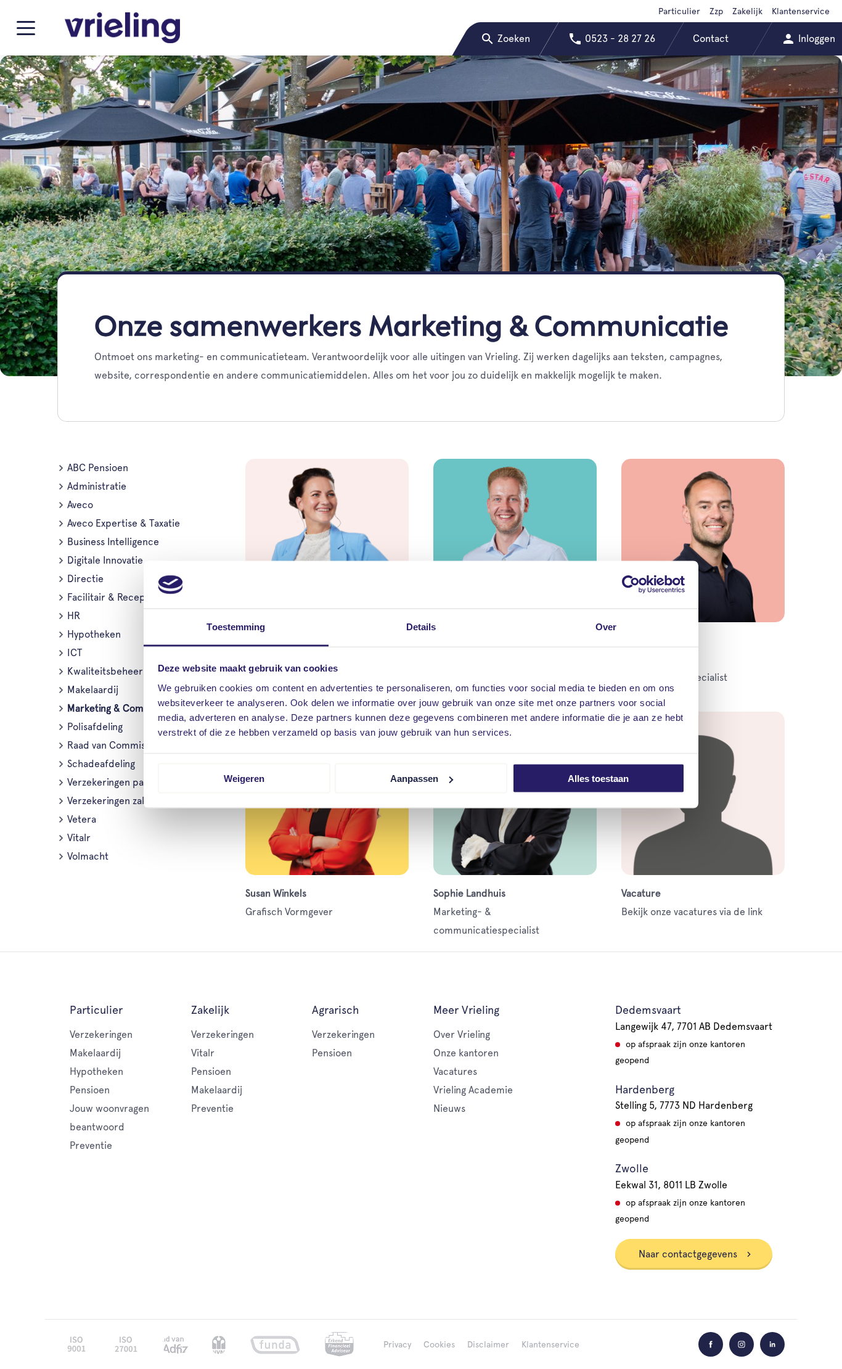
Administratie (96, 486)
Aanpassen (414, 778)
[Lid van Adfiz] (175, 1344)
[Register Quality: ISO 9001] (76, 1344)
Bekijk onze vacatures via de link (691, 902)
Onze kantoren (466, 1053)
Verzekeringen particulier (123, 782)
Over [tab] (605, 626)
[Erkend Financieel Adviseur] (339, 1344)
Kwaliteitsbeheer (105, 671)
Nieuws (449, 1108)
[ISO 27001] (126, 1344)
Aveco (80, 505)
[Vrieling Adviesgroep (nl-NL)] (122, 27)
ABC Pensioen (97, 468)
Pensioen (90, 1090)
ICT (74, 653)
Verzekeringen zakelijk (116, 801)
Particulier (679, 11)
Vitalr (79, 838)
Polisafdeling (95, 727)
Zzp (716, 11)
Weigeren (244, 778)
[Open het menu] (28, 33)
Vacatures (455, 1071)
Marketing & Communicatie (127, 708)
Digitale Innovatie (105, 560)
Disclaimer (488, 1344)
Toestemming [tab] (235, 626)
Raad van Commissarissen (124, 745)
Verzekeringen (101, 1034)
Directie (85, 579)
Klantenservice (801, 11)
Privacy (397, 1344)
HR (73, 616)
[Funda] (275, 1344)
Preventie (91, 1145)
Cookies (439, 1344)
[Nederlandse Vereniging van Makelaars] (219, 1344)
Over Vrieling (461, 1034)
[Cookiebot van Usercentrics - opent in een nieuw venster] (631, 584)
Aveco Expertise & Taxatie (123, 523)
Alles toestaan (598, 778)
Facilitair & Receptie (112, 597)
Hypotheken (94, 634)
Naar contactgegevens (689, 1254)
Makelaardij (92, 690)
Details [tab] (421, 626)
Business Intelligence (113, 542)
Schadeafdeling (101, 764)
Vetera (81, 819)
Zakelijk (747, 11)
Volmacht (87, 856)
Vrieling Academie (473, 1090)
